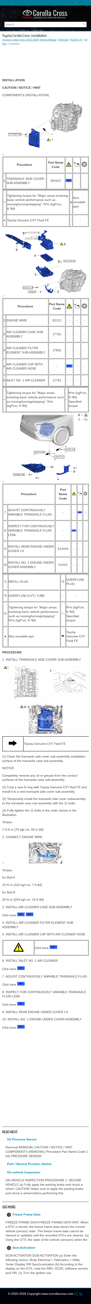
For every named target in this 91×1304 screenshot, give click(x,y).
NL (81, 1293)
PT (76, 1293)
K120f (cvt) (76, 39)
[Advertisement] (45, 62)
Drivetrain (63, 39)
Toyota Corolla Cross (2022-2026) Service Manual (29, 39)
